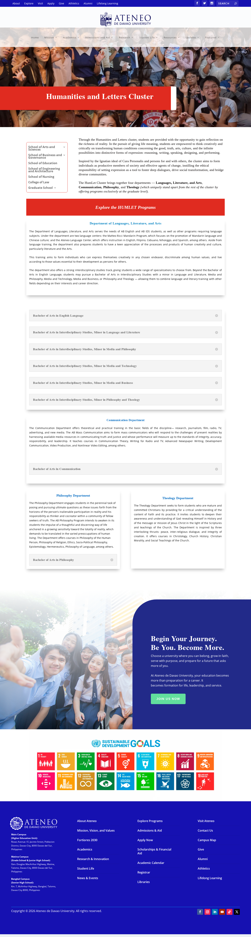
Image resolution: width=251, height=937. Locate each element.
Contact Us (205, 830)
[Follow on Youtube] (222, 912)
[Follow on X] (237, 912)
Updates (191, 37)
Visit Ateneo (206, 821)
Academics (69, 37)
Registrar (143, 872)
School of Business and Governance (45, 157)
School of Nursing (41, 177)
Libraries (143, 882)
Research (124, 37)
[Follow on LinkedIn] (215, 912)
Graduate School (40, 188)
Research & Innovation (93, 859)
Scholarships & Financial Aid (154, 851)
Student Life (147, 37)
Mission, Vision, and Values (96, 830)
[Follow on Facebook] (200, 912)
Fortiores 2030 (87, 840)
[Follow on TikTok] (229, 912)
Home (35, 37)
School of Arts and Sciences (41, 149)
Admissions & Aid (149, 830)
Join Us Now (168, 698)
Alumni (203, 859)
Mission (49, 37)
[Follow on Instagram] (207, 912)
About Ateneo (87, 821)
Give (201, 849)
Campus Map (207, 840)
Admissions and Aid (97, 37)
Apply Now (145, 840)
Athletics (204, 868)
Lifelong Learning (210, 878)
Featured (210, 37)
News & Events (87, 878)
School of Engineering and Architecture (44, 170)
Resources (170, 37)
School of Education (42, 163)
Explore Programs (150, 821)
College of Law (38, 182)
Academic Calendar (150, 863)
